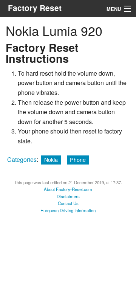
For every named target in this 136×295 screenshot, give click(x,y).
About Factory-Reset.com (68, 189)
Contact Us (68, 203)
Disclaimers (68, 196)
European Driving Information (68, 210)
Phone (78, 159)
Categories (22, 159)
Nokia (51, 159)
